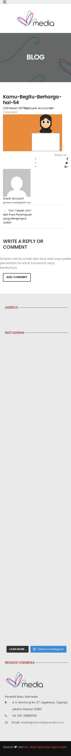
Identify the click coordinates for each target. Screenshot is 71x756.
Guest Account (39, 108)
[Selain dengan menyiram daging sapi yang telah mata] (36, 624)
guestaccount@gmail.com (17, 202)
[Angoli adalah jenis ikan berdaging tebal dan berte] (36, 587)
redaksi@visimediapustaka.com (42, 722)
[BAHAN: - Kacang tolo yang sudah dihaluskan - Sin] (36, 512)
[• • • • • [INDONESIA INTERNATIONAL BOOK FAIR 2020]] (36, 437)
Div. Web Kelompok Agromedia (45, 747)
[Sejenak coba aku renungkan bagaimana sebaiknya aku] (36, 399)
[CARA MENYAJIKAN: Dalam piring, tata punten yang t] (36, 474)
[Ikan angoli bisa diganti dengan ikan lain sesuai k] (36, 549)
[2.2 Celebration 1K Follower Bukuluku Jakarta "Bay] (36, 362)
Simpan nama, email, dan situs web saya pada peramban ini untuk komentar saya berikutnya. (35, 263)
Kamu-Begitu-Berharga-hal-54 (32, 99)
